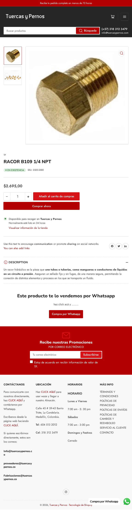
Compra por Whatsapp (66, 314)
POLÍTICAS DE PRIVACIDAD (108, 403)
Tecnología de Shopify (80, 505)
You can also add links (16, 248)
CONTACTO (106, 433)
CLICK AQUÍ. (11, 425)
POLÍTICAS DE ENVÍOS (113, 410)
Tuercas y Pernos (58, 505)
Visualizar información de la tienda (28, 228)
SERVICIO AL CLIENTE (113, 428)
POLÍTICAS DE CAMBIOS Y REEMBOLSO (108, 419)
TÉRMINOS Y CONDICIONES (109, 394)
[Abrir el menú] (124, 17)
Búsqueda (90, 30)
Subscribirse (91, 354)
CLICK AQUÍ (15, 400)
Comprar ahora (41, 206)
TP (5, 155)
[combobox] (52, 30)
